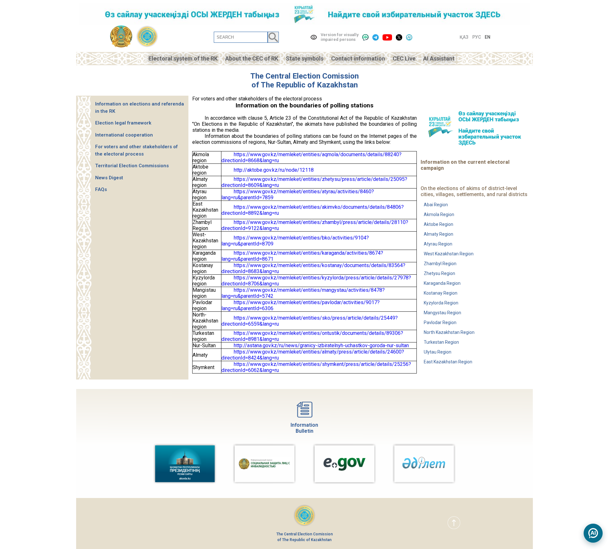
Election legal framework (123, 123)
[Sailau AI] (409, 37)
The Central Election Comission (304, 76)
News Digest (109, 178)
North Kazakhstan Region (449, 332)
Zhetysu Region (439, 273)
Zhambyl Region (440, 263)
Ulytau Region (437, 351)
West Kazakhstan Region (449, 253)
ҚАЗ (464, 37)
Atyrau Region (438, 243)
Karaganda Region (442, 283)
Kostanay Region (440, 293)
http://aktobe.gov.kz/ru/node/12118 (274, 170)
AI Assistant (439, 58)
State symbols (305, 58)
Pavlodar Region (440, 322)
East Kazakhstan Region (448, 361)
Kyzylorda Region (441, 302)
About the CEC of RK (251, 58)
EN (487, 37)
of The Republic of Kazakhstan (305, 84)
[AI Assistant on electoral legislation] (593, 533)
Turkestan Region (441, 342)
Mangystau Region (442, 312)
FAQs (101, 189)
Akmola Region (439, 214)
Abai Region (436, 204)
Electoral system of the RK (183, 58)
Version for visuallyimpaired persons (339, 37)
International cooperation (124, 135)
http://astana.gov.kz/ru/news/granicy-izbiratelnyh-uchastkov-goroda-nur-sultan (321, 345)
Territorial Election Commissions (132, 166)
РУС (476, 37)
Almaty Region (438, 234)
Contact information (358, 58)
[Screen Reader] (365, 37)
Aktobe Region (438, 224)
